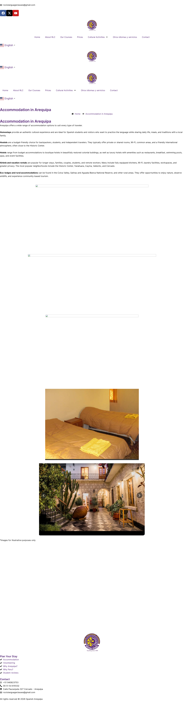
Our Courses (66, 37)
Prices (80, 37)
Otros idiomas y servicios (125, 37)
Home (37, 37)
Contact (146, 37)
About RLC (50, 37)
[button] (8, 45)
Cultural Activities (96, 37)
